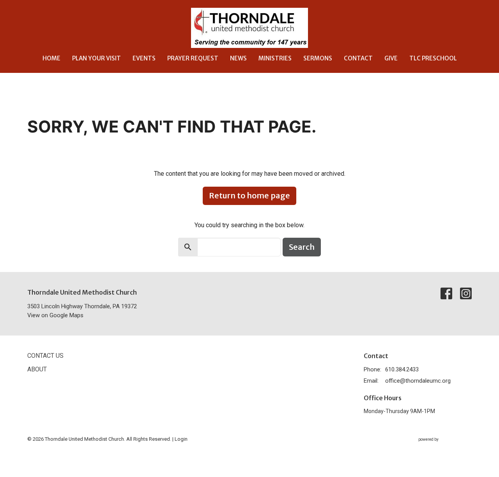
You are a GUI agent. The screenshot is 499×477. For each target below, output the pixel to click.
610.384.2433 (402, 369)
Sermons (317, 58)
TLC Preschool (433, 58)
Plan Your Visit (96, 58)
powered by (440, 446)
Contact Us (45, 355)
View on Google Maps (55, 315)
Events (144, 58)
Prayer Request (192, 58)
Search (302, 247)
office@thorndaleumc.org (418, 380)
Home (51, 58)
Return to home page (249, 195)
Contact (358, 58)
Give (391, 58)
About (37, 369)
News (238, 58)
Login (181, 439)
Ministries (275, 58)
